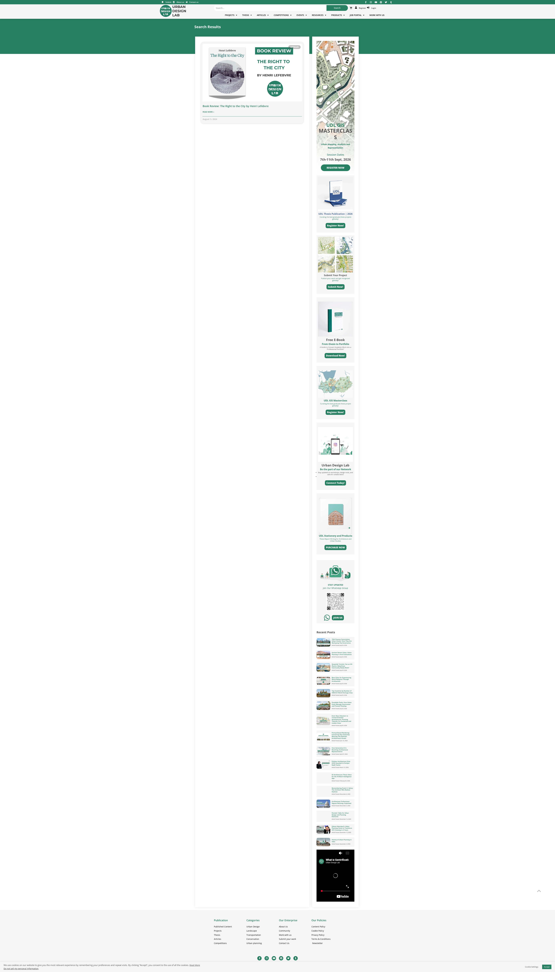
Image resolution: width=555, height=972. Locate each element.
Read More (194, 965)
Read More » (208, 112)
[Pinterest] (381, 2)
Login (373, 8)
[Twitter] (386, 2)
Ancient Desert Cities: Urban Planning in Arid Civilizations (342, 653)
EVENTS (300, 15)
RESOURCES (317, 15)
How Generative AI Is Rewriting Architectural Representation (340, 750)
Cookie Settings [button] (531, 966)
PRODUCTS (336, 15)
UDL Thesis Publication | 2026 (335, 213)
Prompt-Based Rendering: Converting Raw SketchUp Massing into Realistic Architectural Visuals (341, 735)
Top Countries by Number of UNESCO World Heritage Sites (342, 692)
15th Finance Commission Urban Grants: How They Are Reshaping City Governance (342, 641)
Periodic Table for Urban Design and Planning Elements (340, 815)
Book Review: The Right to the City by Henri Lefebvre (236, 106)
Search (337, 8)
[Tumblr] (391, 2)
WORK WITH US (376, 15)
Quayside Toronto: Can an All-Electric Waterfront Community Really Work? (342, 666)
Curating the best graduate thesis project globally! (335, 405)
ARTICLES (261, 15)
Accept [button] (547, 966)
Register (362, 8)
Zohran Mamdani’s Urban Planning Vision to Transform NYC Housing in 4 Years (342, 828)
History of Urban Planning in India (342, 841)
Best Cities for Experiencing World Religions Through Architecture (341, 679)
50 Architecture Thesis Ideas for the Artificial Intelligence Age (342, 776)
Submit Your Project (335, 275)
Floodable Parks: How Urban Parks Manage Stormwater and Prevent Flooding (342, 704)
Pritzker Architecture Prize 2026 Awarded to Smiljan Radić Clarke (341, 763)
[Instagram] (371, 2)
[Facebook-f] (366, 2)
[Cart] (351, 8)
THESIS (245, 15)
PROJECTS (229, 15)
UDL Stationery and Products (335, 535)
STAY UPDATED (335, 584)
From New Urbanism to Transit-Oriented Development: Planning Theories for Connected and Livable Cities (341, 719)
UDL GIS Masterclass (335, 400)
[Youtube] (376, 2)
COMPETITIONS (281, 15)
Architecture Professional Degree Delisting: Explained (341, 802)
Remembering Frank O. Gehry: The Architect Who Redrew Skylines (342, 790)
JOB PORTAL (356, 15)
